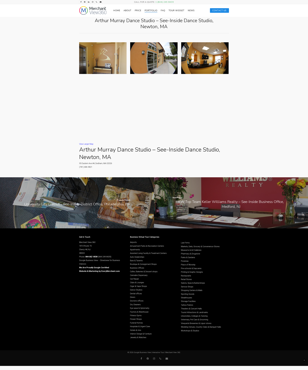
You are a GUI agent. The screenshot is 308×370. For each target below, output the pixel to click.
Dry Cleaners (135, 304)
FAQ (163, 11)
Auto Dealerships (137, 257)
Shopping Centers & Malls (191, 290)
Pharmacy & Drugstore (190, 254)
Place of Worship (188, 265)
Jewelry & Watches (138, 337)
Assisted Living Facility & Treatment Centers (148, 253)
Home (116, 11)
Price (138, 11)
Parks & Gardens (188, 257)
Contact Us (219, 11)
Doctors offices (136, 301)
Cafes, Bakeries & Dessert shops (143, 271)
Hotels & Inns (135, 330)
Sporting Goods (187, 294)
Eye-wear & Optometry (139, 308)
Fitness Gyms (135, 315)
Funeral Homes (136, 323)
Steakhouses (186, 298)
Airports (133, 242)
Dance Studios (136, 290)
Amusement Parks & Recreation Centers (147, 246)
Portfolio (151, 11)
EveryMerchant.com (110, 271)
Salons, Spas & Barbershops (193, 283)
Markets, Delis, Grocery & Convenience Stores (200, 246)
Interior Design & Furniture (141, 334)
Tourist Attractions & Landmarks (194, 312)
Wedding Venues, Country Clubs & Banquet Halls (201, 327)
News (191, 11)
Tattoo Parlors (187, 305)
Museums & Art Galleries (191, 250)
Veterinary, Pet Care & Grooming (194, 319)
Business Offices (137, 268)
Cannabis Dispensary (139, 275)
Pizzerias (185, 261)
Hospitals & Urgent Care (140, 326)
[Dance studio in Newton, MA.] (103, 58)
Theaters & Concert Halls (191, 308)
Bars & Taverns (136, 260)
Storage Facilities (188, 301)
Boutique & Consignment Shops (143, 264)
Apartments (135, 249)
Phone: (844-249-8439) (95, 257)
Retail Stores (186, 279)
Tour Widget (176, 11)
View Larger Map (86, 144)
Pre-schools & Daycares (191, 268)
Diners (132, 297)
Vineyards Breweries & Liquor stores (196, 323)
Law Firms (185, 243)
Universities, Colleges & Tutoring (194, 316)
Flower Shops (136, 319)
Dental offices (136, 293)
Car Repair (134, 279)
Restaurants (186, 276)
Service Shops (187, 287)
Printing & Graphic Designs (192, 272)
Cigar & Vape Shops (138, 286)
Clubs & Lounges (137, 282)
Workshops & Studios (190, 331)
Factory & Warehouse (139, 312)
